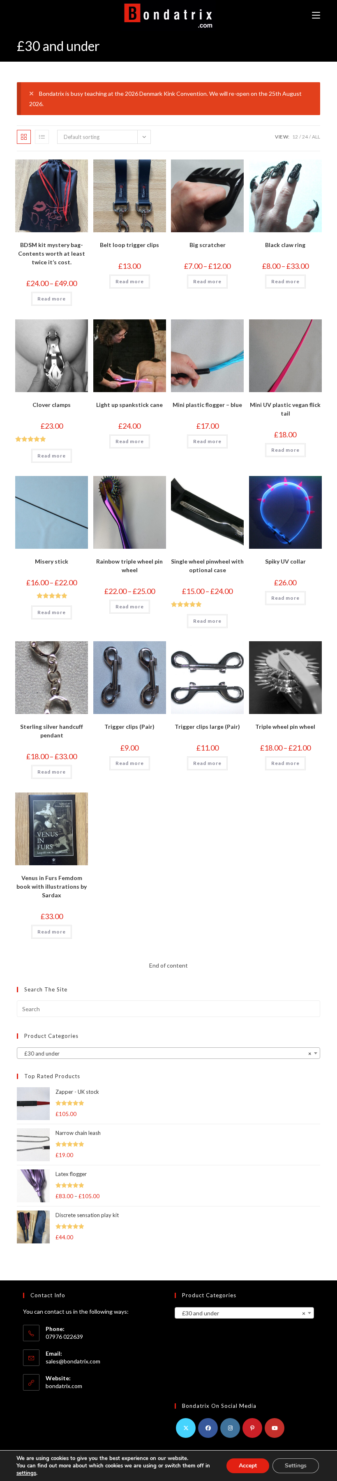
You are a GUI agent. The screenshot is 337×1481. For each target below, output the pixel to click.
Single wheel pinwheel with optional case (207, 565)
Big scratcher (207, 244)
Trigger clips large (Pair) (207, 726)
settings (26, 1473)
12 (295, 137)
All (316, 137)
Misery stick (51, 561)
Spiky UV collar (285, 561)
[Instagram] (230, 1428)
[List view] (42, 137)
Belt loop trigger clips (129, 244)
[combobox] (168, 1053)
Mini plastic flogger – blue (207, 404)
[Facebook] (208, 1428)
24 (305, 137)
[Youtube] (274, 1428)
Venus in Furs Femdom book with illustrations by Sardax (51, 886)
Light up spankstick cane (129, 404)
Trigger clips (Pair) (129, 726)
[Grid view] (24, 137)
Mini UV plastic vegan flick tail (285, 409)
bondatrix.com (64, 1385)
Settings (296, 1465)
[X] (186, 1428)
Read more (51, 299)
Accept (248, 1465)
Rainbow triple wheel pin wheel (129, 565)
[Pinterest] (252, 1428)
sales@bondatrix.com (73, 1361)
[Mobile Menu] (316, 15)
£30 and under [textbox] (166, 1053)
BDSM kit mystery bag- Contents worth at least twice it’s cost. (51, 253)
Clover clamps (51, 404)
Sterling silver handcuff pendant (51, 731)
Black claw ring (285, 244)
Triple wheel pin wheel (285, 726)
